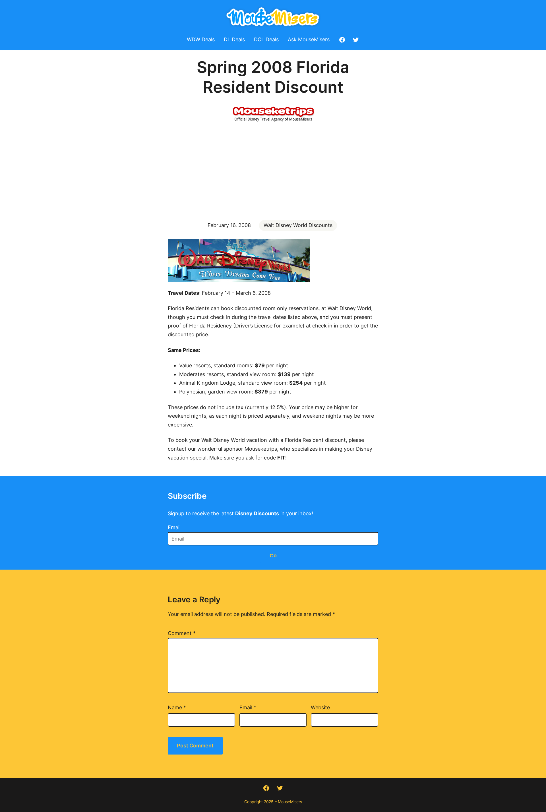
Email (174, 527)
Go (273, 555)
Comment (182, 633)
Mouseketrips (261, 449)
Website (320, 707)
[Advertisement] (273, 172)
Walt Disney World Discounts (298, 225)
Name (177, 707)
